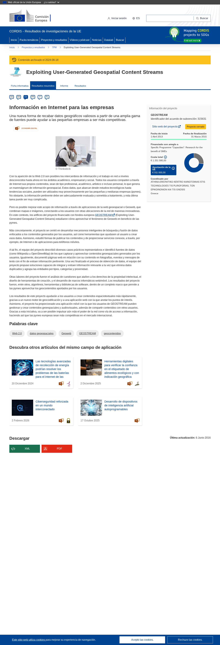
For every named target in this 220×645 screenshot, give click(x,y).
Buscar (120, 40)
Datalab (108, 40)
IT (40, 97)
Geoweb (66, 333)
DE (11, 97)
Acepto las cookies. (142, 639)
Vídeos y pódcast (79, 40)
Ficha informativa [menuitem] (20, 85)
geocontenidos (112, 333)
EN (18, 97)
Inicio (14, 40)
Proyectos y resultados (54, 40)
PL (47, 97)
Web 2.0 (17, 333)
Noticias (96, 40)
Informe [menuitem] (64, 85)
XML (27, 448)
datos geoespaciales (41, 333)
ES (25, 97)
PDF (59, 448)
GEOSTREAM (104, 215)
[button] (136, 18)
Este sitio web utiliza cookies (29, 639)
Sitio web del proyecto (165, 127)
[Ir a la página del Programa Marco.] (15, 72)
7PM (54, 47)
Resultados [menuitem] (80, 85)
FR (33, 97)
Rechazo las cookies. (190, 639)
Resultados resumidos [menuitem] (43, 85)
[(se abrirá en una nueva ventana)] (35, 16)
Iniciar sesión (119, 18)
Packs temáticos (29, 40)
